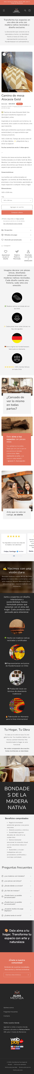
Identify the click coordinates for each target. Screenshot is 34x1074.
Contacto (7, 1016)
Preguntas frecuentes (11, 1012)
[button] (4, 10)
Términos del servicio (25, 1067)
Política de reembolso (20, 1064)
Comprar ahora (17, 212)
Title (2, 197)
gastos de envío (18, 106)
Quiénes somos (9, 1007)
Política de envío (18, 1070)
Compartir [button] (7, 246)
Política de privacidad (11, 1067)
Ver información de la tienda (12, 224)
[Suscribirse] (28, 975)
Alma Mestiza (15, 1062)
